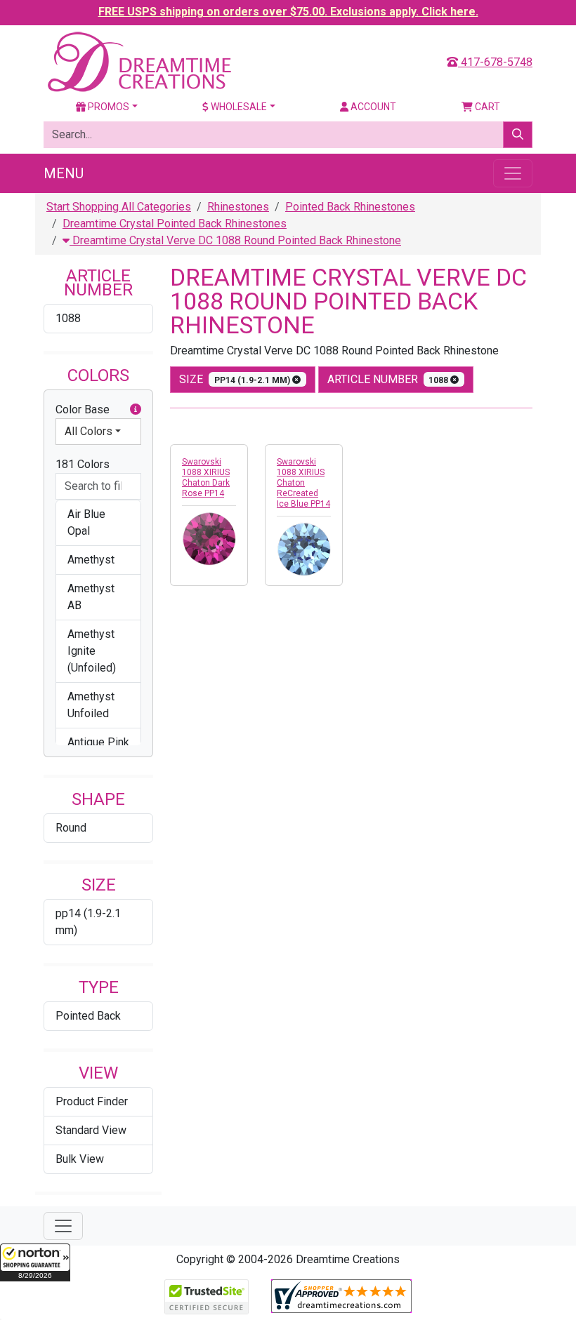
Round (70, 827)
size (235, 379)
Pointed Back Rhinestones (350, 206)
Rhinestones (238, 206)
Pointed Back (88, 1015)
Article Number (389, 379)
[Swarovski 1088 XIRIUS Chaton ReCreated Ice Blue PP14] (304, 549)
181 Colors (82, 464)
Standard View (90, 1130)
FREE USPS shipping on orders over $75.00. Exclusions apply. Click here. (288, 11)
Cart (486, 106)
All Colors (88, 431)
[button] (35, 1262)
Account (372, 106)
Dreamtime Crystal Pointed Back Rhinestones (175, 223)
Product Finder (91, 1101)
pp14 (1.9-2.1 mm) (88, 922)
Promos (107, 106)
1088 (68, 318)
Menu (64, 173)
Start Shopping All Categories (118, 206)
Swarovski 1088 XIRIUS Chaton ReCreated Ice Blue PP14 (303, 483)
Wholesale (238, 106)
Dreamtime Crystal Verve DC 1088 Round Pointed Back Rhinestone (235, 240)
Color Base (82, 409)
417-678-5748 (495, 62)
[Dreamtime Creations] (138, 61)
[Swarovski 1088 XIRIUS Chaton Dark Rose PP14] (209, 539)
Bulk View (79, 1159)
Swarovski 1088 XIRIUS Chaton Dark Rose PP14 (206, 477)
